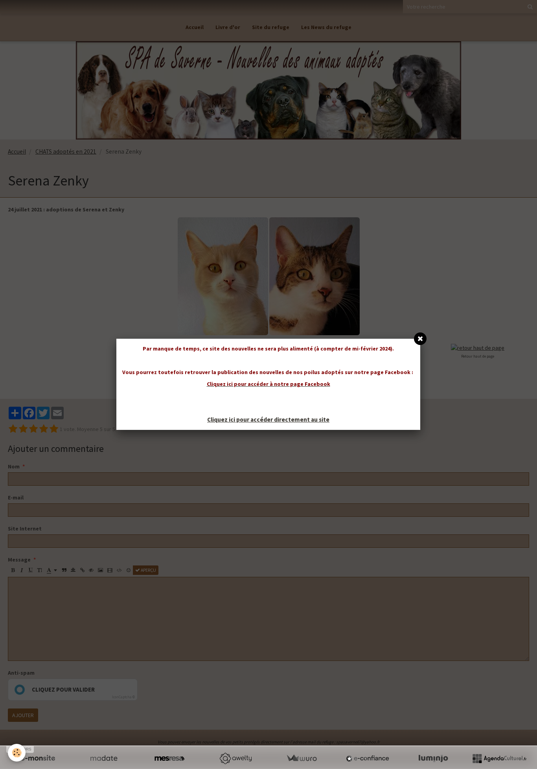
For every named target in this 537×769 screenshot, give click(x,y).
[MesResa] (169, 758)
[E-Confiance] (367, 758)
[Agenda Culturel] (499, 758)
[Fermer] (420, 338)
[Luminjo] (433, 758)
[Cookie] (17, 753)
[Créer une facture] (301, 758)
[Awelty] (235, 758)
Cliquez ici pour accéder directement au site (268, 419)
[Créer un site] (37, 758)
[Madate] (103, 758)
